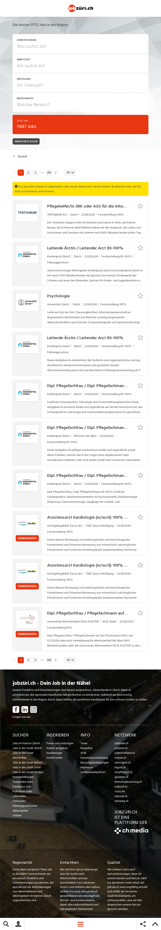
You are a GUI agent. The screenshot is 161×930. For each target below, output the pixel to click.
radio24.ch (120, 786)
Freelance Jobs (22, 786)
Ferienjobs (19, 801)
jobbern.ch (121, 748)
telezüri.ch (120, 796)
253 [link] (49, 172)
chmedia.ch (121, 801)
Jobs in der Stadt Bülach (27, 762)
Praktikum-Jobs (22, 791)
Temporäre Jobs (23, 781)
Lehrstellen (19, 796)
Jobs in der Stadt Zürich (27, 748)
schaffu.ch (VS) (123, 772)
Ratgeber (86, 748)
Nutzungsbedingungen (94, 762)
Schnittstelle (54, 757)
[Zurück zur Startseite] (131, 833)
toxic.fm (119, 791)
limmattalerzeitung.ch (128, 781)
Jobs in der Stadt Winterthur (23, 755)
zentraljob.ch (122, 762)
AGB (83, 752)
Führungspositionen (25, 805)
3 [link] (35, 172)
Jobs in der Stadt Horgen (28, 772)
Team (83, 743)
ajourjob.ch (121, 777)
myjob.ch (120, 767)
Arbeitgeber (20, 810)
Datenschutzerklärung (94, 757)
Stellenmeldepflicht (92, 772)
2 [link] (28, 172)
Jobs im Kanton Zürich (26, 743)
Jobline (17, 815)
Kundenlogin (54, 752)
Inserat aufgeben (57, 748)
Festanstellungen (23, 777)
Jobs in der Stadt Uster (27, 767)
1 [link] (20, 172)
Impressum (86, 767)
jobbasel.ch (121, 743)
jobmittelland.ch (124, 752)
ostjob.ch (120, 757)
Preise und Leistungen (60, 743)
